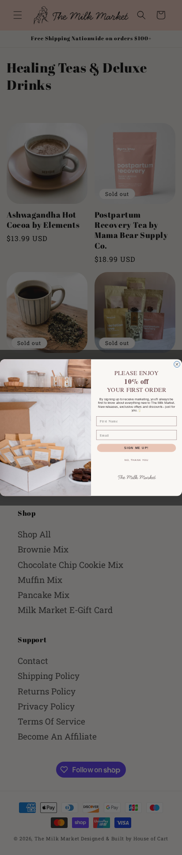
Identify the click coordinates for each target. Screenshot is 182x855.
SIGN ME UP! (136, 447)
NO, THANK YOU (137, 460)
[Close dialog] (177, 364)
